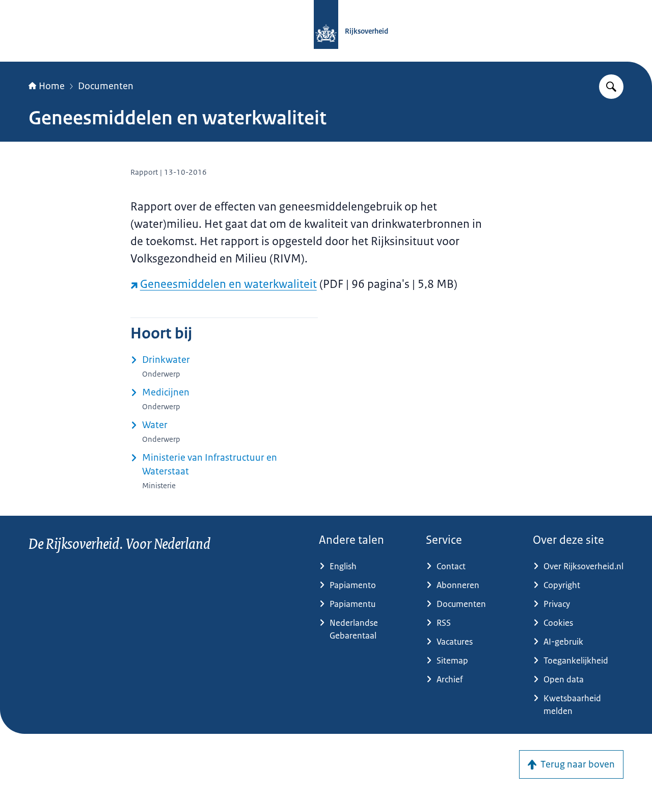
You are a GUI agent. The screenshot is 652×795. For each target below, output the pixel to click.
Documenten (105, 86)
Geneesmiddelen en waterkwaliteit (228, 284)
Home (52, 86)
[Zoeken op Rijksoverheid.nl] (611, 86)
